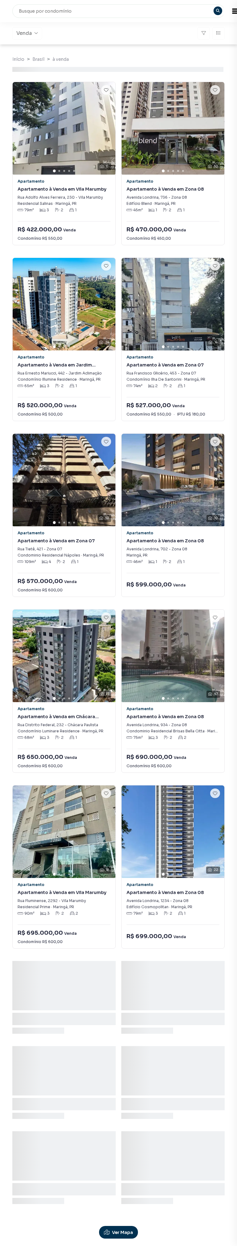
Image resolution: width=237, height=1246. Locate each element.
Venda (24, 33)
